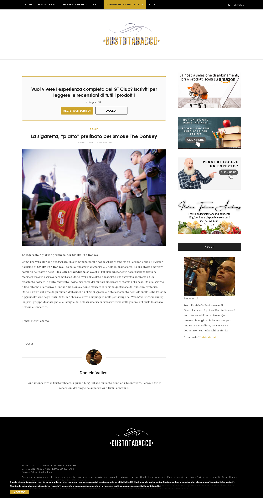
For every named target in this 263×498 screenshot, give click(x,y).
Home (28, 4)
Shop (97, 4)
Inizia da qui (208, 337)
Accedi (154, 4)
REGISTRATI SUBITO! (77, 110)
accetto (19, 492)
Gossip (94, 129)
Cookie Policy (46, 472)
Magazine (45, 4)
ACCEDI (111, 110)
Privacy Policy (29, 472)
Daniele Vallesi (104, 142)
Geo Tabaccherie (73, 4)
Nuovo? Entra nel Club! (123, 4)
